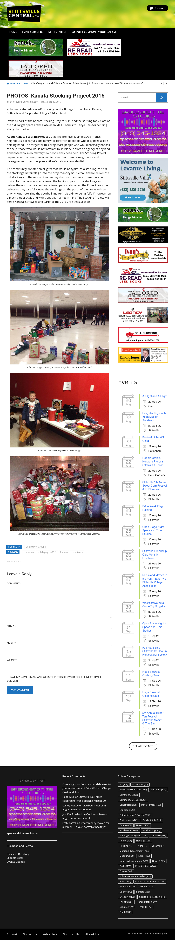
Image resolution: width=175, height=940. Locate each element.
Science (126, 891)
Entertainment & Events (135, 815)
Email (11, 643)
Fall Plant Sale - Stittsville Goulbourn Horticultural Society (154, 651)
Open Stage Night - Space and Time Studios (154, 530)
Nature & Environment (134, 860)
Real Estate (127, 886)
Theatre (126, 901)
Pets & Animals (145, 866)
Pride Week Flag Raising (152, 508)
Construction (128, 804)
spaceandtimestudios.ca (22, 833)
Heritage (143, 840)
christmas (29, 552)
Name (11, 626)
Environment (129, 820)
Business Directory (18, 854)
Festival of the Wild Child (153, 439)
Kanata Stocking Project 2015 (52, 121)
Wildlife (145, 906)
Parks (125, 866)
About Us (92, 934)
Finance (126, 825)
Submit (12, 934)
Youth (125, 912)
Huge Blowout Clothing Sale (151, 673)
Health (126, 840)
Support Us (71, 934)
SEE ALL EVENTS (143, 746)
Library (158, 845)
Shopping (127, 896)
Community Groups (36, 546)
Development (151, 804)
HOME (13, 31)
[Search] (161, 97)
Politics (125, 881)
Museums (127, 855)
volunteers (77, 552)
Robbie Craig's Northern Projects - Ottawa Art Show (153, 461)
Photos (126, 871)
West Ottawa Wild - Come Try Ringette (153, 604)
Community (129, 794)
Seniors (143, 891)
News (158, 860)
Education (127, 809)
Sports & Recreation (152, 896)
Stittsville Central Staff (24, 101)
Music (144, 855)
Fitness (142, 825)
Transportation (146, 901)
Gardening (158, 835)
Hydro (142, 845)
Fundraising (151, 830)
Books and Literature (133, 789)
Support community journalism (94, 31)
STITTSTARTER (57, 31)
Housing (126, 845)
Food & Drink (129, 830)
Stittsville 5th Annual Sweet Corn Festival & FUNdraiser (154, 485)
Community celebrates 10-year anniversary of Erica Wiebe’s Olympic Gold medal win (87, 788)
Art (124, 784)
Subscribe (30, 934)
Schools (146, 886)
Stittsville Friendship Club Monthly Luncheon (154, 554)
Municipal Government (134, 850)
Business (158, 789)
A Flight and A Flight (154, 396)
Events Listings (16, 861)
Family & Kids (152, 820)
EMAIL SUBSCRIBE (32, 31)
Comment (14, 583)
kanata (64, 552)
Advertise (50, 934)
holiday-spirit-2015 (47, 552)
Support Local (15, 857)
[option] (99, 83)
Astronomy (140, 784)
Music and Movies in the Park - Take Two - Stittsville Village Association (155, 580)
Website (12, 660)
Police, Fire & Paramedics (135, 876)
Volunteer (127, 906)
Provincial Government (149, 881)
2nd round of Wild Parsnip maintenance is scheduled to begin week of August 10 (79, 83)
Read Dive (68, 796)
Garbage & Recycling (133, 835)
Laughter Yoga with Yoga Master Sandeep (154, 416)
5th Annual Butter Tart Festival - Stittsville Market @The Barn (152, 718)
